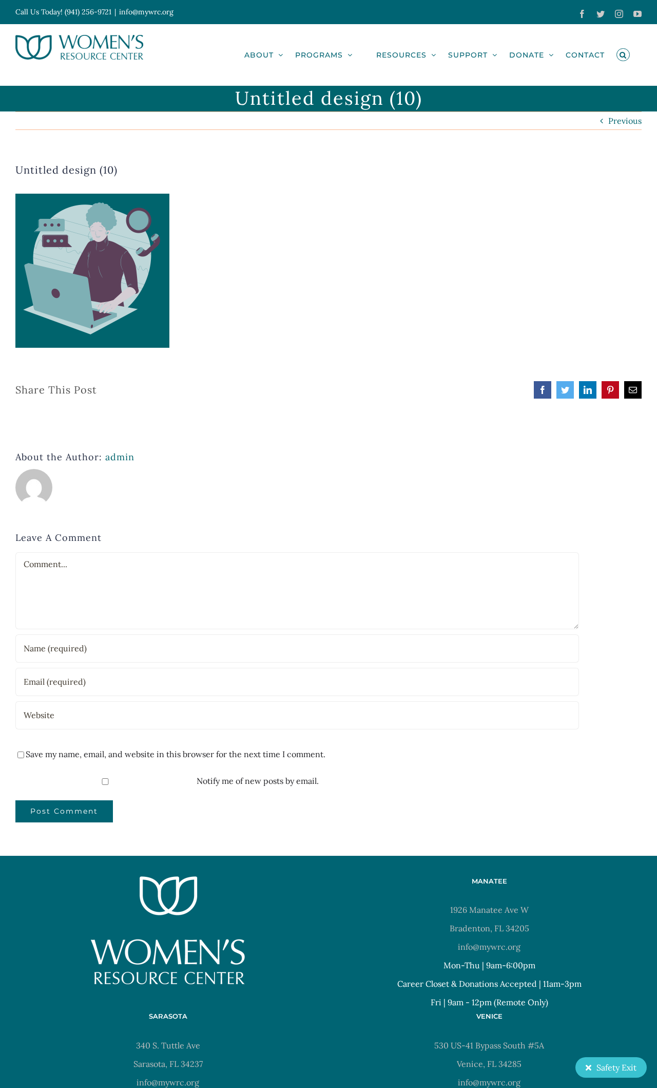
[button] (623, 54)
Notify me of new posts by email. (258, 781)
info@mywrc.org (146, 11)
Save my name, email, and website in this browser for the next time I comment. (175, 754)
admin (119, 457)
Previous (625, 121)
